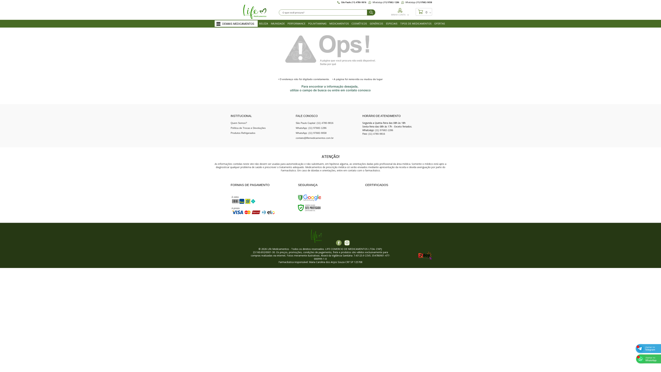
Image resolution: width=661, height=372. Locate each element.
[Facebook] (339, 243)
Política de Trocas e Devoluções (248, 128)
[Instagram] (347, 243)
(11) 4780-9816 (376, 133)
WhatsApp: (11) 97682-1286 (311, 128)
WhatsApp (385, 2)
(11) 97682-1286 (384, 130)
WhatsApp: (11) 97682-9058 (311, 133)
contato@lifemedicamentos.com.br (315, 138)
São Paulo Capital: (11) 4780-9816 (314, 123)
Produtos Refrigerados (243, 133)
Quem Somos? (239, 123)
